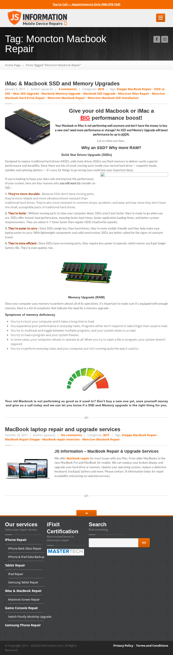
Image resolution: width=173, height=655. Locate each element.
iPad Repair (15, 574)
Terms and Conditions (152, 645)
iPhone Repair (16, 540)
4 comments (68, 89)
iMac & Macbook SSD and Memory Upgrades (62, 83)
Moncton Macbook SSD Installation (113, 98)
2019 (101, 89)
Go (144, 542)
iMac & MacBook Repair (23, 591)
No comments (71, 435)
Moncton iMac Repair (133, 93)
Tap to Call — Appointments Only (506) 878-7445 (86, 4)
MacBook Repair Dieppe (22, 439)
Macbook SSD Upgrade (99, 93)
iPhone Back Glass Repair (24, 548)
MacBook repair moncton (61, 439)
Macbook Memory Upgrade (61, 93)
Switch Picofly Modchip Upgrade (26, 617)
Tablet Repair (15, 565)
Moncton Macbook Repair (66, 98)
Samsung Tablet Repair (23, 582)
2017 (106, 435)
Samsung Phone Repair (23, 625)
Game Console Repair (21, 608)
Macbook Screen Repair (24, 599)
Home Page (12, 65)
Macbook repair (77, 458)
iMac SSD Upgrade (26, 93)
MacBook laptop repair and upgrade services (62, 429)
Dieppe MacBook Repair (134, 89)
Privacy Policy (123, 645)
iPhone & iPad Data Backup (26, 557)
